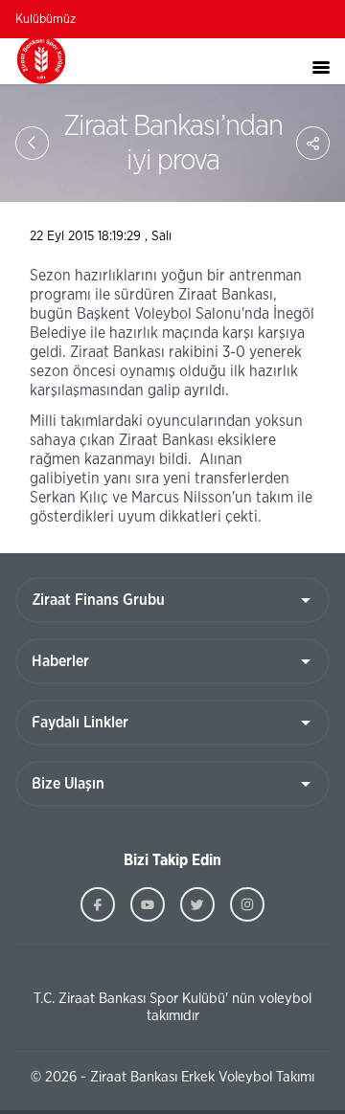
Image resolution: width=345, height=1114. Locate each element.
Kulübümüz (45, 19)
